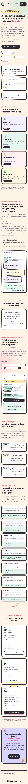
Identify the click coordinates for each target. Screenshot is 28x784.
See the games (8, 52)
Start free (22, 4)
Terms (10, 776)
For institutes (4, 776)
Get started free (14, 653)
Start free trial (14, 680)
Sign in (16, 4)
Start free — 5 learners (10, 46)
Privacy (15, 776)
